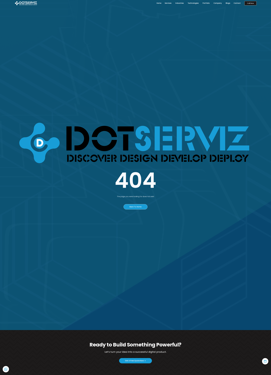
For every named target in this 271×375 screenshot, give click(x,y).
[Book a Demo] (265, 361)
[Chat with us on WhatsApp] (6, 369)
